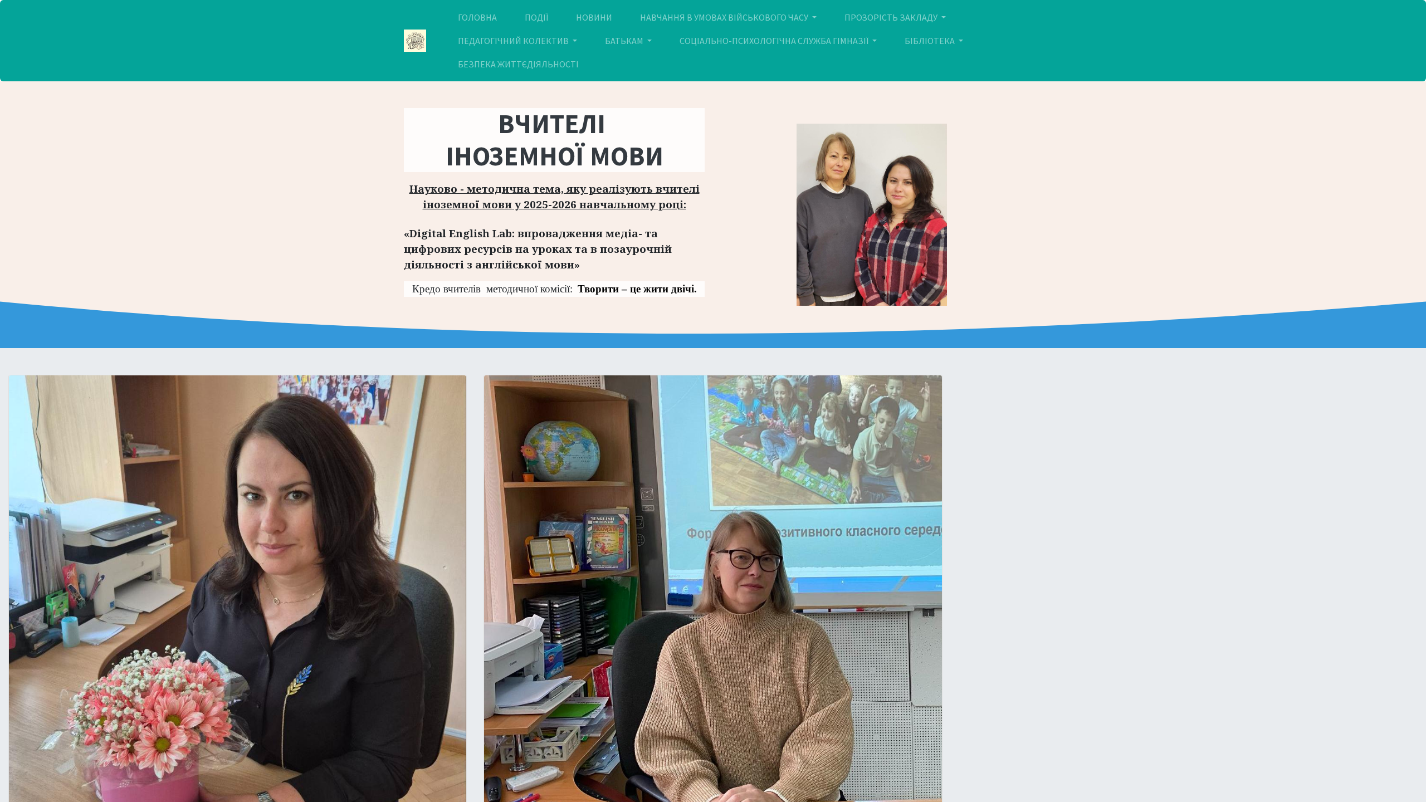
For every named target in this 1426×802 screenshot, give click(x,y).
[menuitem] (477, 17)
